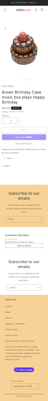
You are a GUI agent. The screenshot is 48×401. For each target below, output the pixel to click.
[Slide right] (30, 79)
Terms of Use (11, 335)
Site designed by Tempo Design (19, 341)
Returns (8, 318)
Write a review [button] (24, 245)
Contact (8, 306)
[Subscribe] (40, 219)
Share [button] (7, 166)
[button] (5, 10)
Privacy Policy (11, 329)
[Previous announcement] (5, 3)
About (7, 312)
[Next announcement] (43, 3)
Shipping (5, 111)
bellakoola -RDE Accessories (23, 394)
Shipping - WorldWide (15, 324)
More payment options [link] (24, 143)
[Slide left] (18, 79)
